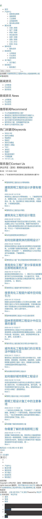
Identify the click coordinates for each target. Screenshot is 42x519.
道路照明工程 (35, 73)
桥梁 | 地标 (13, 32)
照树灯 (7, 140)
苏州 (17, 492)
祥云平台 (14, 494)
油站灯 (7, 149)
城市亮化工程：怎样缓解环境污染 (17, 122)
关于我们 (8, 60)
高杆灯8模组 (9, 135)
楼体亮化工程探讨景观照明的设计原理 (18, 117)
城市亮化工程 (25, 73)
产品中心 (8, 11)
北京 (14, 492)
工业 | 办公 (13, 41)
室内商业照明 (14, 23)
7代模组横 (8, 156)
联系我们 (8, 65)
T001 (7, 147)
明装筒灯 (8, 138)
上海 (10, 492)
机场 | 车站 (13, 44)
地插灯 (7, 152)
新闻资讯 (8, 51)
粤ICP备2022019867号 (26, 485)
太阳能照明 (13, 21)
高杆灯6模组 (9, 142)
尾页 (7, 454)
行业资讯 (12, 55)
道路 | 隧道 (13, 39)
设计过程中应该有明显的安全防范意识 (18, 120)
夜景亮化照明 (14, 14)
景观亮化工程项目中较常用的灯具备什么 (19, 115)
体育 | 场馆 (13, 37)
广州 (21, 492)
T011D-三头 (9, 158)
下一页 (2, 454)
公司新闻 (12, 53)
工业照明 (12, 18)
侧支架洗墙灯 (9, 154)
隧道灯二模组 (9, 145)
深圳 (25, 492)
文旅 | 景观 (13, 28)
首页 (6, 9)
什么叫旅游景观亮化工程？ (14, 113)
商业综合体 (13, 35)
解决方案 (8, 25)
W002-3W (8, 133)
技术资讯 (12, 58)
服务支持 (8, 46)
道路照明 (12, 16)
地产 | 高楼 (13, 30)
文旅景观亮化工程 (13, 73)
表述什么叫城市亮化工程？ (14, 124)
